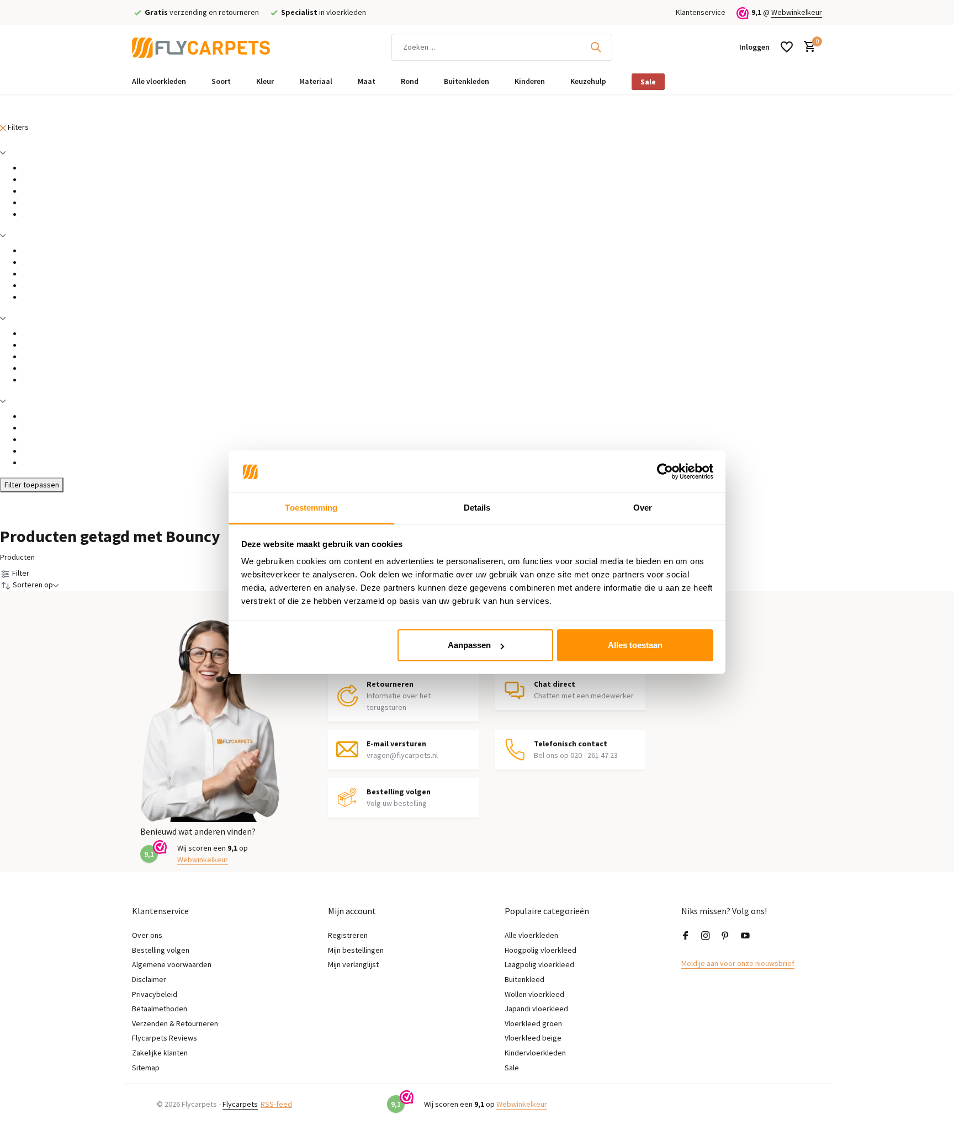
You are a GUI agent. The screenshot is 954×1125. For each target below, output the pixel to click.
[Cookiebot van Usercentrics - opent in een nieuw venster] (665, 472)
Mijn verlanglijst (353, 964)
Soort (221, 81)
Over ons (147, 935)
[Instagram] (705, 936)
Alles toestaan (635, 645)
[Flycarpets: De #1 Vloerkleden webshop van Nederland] (201, 47)
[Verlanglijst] (787, 47)
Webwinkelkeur (796, 12)
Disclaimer (149, 979)
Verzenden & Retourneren (175, 1023)
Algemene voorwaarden (171, 964)
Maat (366, 81)
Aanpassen (469, 645)
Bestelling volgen (160, 950)
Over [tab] (642, 508)
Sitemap (146, 1068)
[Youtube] (745, 936)
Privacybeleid (154, 994)
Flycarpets (240, 1104)
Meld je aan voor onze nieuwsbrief (737, 963)
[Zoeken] (595, 46)
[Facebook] (685, 936)
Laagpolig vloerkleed (539, 964)
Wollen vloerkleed (534, 994)
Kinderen (530, 81)
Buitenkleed (524, 979)
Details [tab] (477, 508)
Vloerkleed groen (533, 1023)
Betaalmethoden (159, 1008)
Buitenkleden (466, 81)
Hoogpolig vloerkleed (540, 950)
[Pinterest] (725, 936)
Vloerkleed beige (533, 1038)
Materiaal (315, 81)
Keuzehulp (588, 81)
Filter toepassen (31, 485)
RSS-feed (276, 1104)
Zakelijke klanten (160, 1053)
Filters (17, 127)
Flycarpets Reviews (164, 1038)
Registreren (348, 935)
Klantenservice (700, 12)
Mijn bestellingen (356, 950)
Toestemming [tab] (311, 508)
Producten (17, 557)
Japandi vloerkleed (536, 1008)
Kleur (265, 81)
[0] (806, 47)
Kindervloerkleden (535, 1053)
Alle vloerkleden (159, 81)
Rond (409, 81)
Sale (648, 82)
